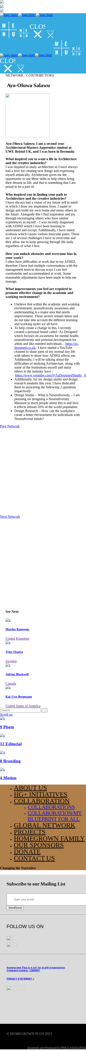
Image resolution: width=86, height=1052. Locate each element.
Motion (8, 778)
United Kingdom (17, 638)
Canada (11, 683)
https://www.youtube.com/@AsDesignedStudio (48, 375)
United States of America (23, 706)
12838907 (34, 970)
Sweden (11, 661)
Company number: (18, 970)
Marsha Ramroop (18, 629)
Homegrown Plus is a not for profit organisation (36, 967)
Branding (10, 761)
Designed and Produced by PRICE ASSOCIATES (56, 1047)
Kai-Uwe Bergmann (19, 696)
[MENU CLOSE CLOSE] (27, 37)
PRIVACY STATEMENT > (20, 978)
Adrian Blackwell (17, 674)
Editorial (11, 744)
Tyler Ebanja (14, 652)
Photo (7, 727)
